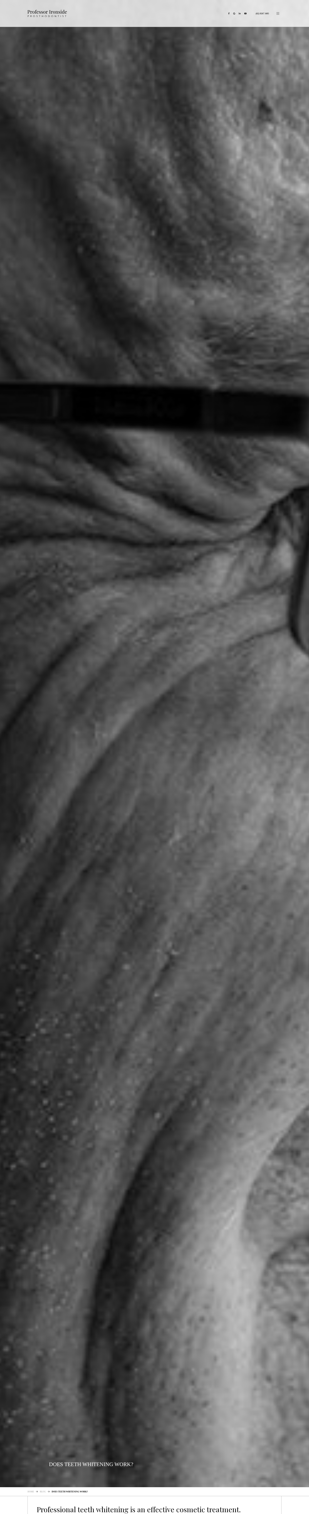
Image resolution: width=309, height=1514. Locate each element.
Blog (43, 1491)
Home (31, 1491)
